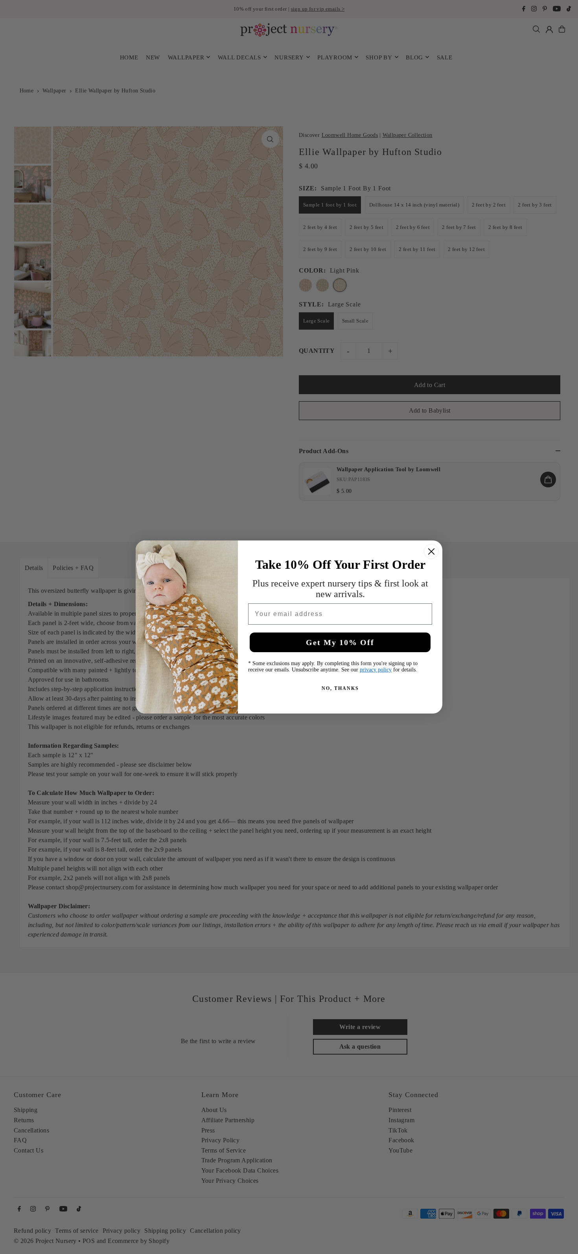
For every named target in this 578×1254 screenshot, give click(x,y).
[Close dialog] (431, 551)
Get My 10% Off (340, 642)
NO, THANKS (340, 688)
